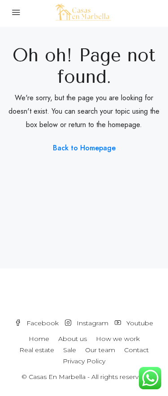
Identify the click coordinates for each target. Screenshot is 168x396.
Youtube (139, 323)
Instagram (91, 323)
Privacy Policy (84, 361)
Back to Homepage (84, 148)
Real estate (36, 350)
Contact (136, 350)
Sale (69, 350)
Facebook (42, 323)
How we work (118, 339)
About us (72, 339)
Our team (100, 350)
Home (39, 339)
